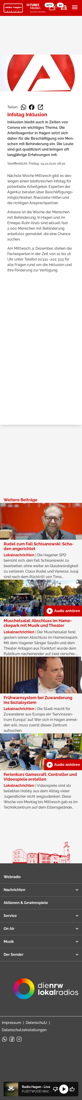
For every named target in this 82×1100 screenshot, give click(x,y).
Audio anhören (63, 611)
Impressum (11, 1023)
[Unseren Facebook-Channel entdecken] (12, 1039)
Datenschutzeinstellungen (24, 1030)
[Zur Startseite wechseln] (13, 8)
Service (10, 916)
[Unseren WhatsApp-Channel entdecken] (4, 1039)
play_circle (63, 1089)
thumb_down (55, 1089)
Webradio (12, 877)
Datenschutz (36, 1023)
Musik (9, 941)
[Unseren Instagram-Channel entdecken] (19, 1039)
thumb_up (72, 1089)
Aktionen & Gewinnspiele (26, 903)
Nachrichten (14, 890)
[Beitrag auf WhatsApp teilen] (23, 107)
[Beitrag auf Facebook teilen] (31, 107)
